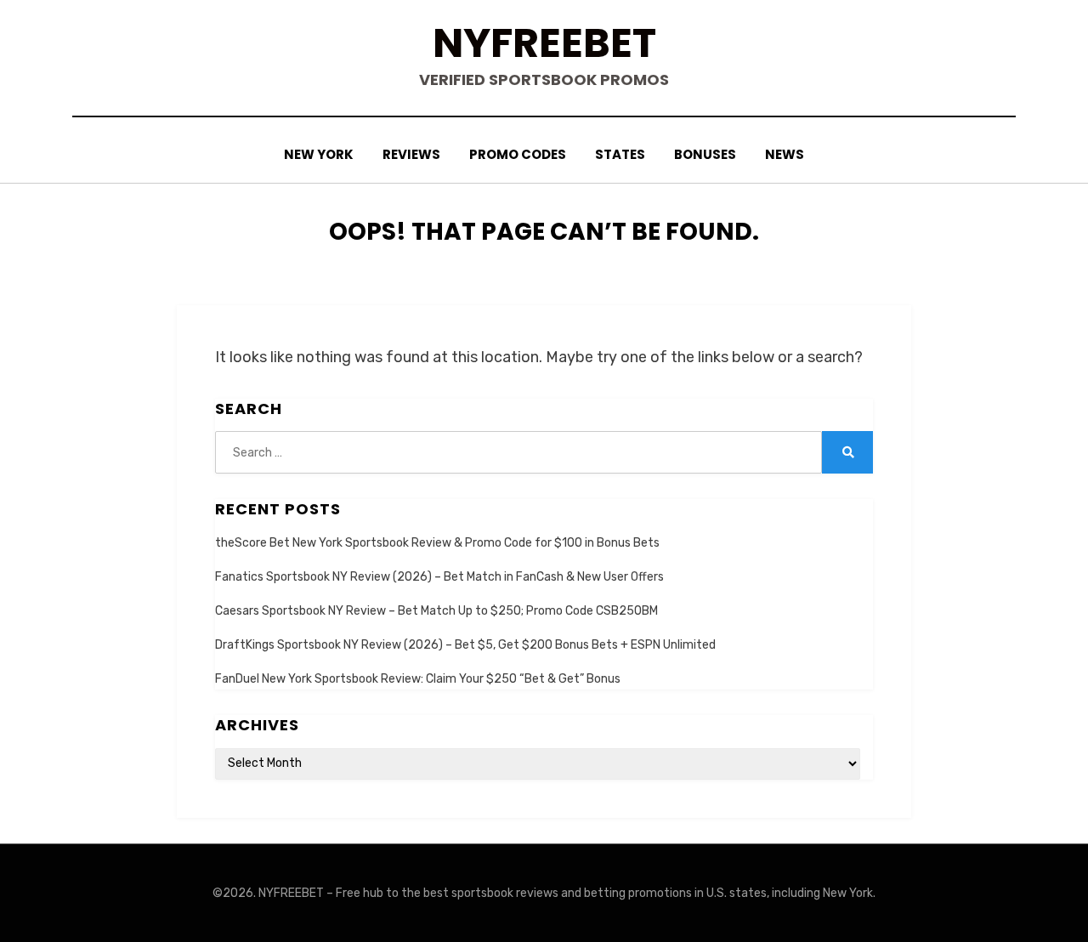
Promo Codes (517, 154)
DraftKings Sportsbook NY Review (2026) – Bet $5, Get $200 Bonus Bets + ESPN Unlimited (465, 645)
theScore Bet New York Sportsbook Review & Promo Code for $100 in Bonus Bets (437, 543)
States (620, 154)
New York (319, 154)
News (784, 154)
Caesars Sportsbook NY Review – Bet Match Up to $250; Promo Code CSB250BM (436, 611)
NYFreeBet (544, 42)
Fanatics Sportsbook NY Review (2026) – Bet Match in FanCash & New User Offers (439, 577)
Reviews (411, 154)
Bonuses (705, 154)
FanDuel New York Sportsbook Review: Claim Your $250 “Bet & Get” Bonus (417, 679)
